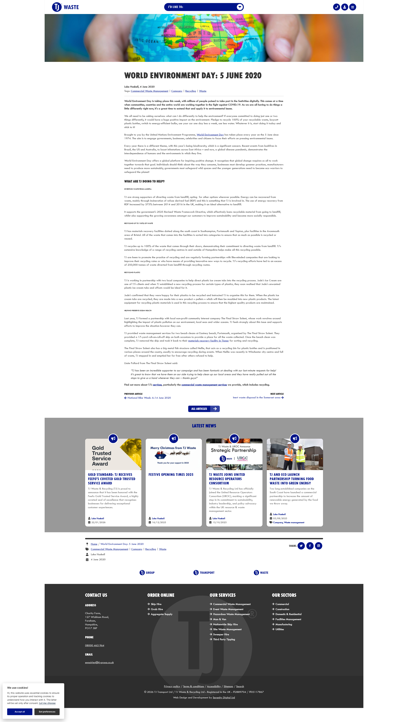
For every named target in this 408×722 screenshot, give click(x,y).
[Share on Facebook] (310, 545)
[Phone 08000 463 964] (336, 7)
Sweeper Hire (221, 634)
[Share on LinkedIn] (318, 545)
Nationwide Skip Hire (225, 624)
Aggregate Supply (161, 614)
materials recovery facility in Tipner (208, 340)
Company (176, 90)
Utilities (280, 629)
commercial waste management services (204, 384)
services (157, 384)
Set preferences (47, 712)
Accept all (20, 712)
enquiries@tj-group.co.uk (99, 662)
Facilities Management (288, 619)
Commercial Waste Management (149, 90)
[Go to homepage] (65, 7)
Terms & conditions (193, 686)
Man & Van (219, 619)
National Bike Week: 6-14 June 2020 (149, 397)
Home (94, 543)
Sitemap (228, 686)
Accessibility (214, 686)
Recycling (190, 90)
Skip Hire (156, 604)
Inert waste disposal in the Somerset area (257, 397)
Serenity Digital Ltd (224, 697)
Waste (202, 90)
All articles (199, 408)
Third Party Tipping (224, 639)
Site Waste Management (227, 629)
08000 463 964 (94, 645)
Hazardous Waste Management (231, 614)
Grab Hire (157, 609)
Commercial (282, 604)
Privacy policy (172, 686)
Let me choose (47, 703)
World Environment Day (210, 134)
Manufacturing (284, 624)
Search (240, 686)
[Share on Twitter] (301, 545)
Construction (282, 609)
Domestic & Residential (289, 614)
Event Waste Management (228, 609)
